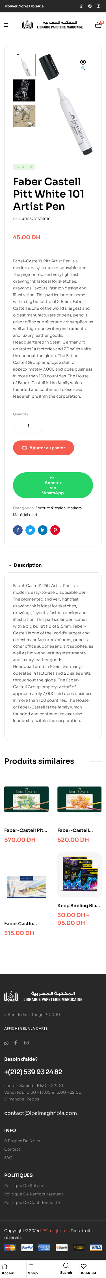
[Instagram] (98, 6)
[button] (83, 65)
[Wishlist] (83, 1266)
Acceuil (9, 1273)
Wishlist (89, 1273)
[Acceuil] (4, 1266)
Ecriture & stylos (50, 508)
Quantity (20, 414)
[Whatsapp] (81, 6)
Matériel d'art (25, 514)
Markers (74, 508)
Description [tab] (28, 565)
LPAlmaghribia (54, 1230)
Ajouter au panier (47, 447)
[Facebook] (89, 6)
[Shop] (31, 1266)
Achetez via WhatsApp (53, 487)
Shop (33, 1273)
